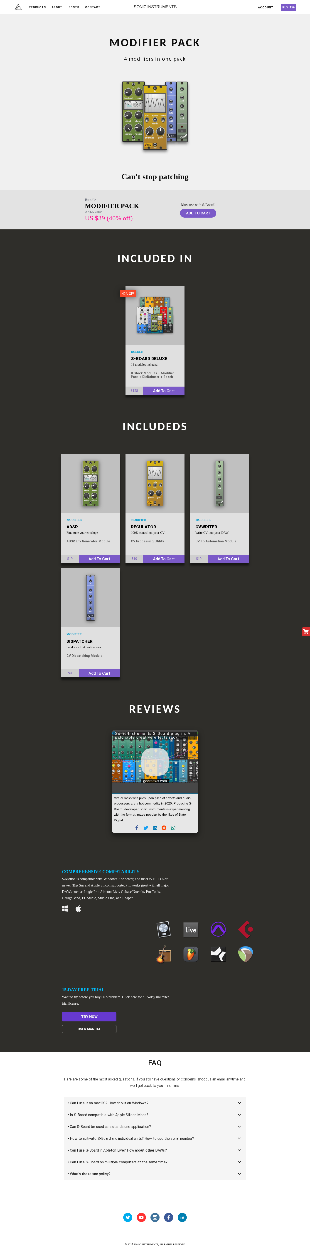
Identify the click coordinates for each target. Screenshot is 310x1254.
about (57, 7)
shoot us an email (211, 1079)
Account (265, 7)
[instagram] (155, 1217)
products (37, 7)
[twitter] (127, 1217)
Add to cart (164, 390)
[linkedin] (182, 1217)
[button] (136, 828)
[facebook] (168, 1217)
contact (93, 7)
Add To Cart (198, 213)
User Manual (89, 1029)
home (18, 7)
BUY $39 (288, 7)
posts (74, 7)
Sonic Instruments (155, 6)
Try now (89, 1017)
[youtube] (141, 1217)
